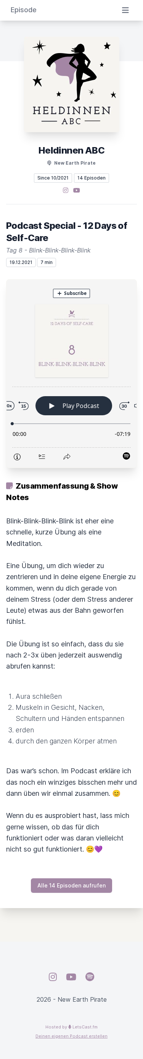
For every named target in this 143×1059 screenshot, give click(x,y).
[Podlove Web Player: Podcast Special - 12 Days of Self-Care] (71, 374)
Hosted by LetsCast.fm (71, 1027)
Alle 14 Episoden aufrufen (71, 885)
